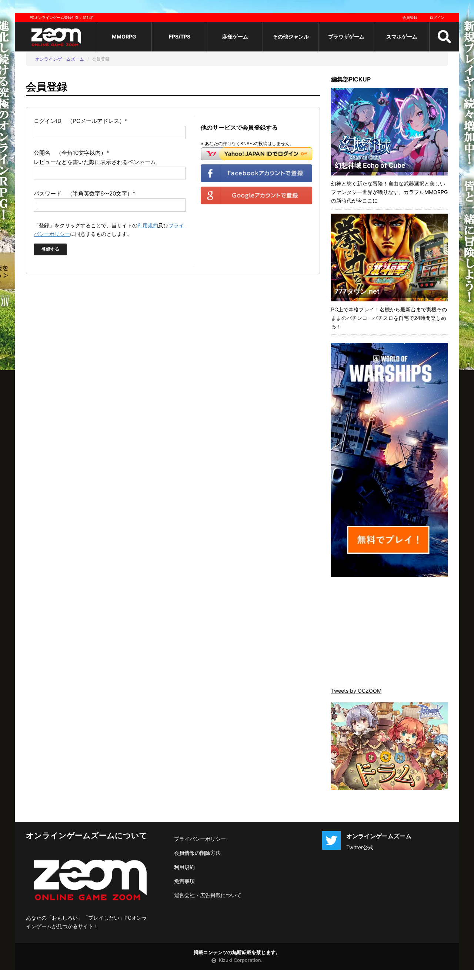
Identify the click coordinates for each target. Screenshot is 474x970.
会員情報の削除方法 (197, 853)
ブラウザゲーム (346, 36)
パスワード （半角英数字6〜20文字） (85, 193)
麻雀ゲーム (235, 36)
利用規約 (147, 225)
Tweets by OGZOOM (356, 691)
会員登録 (410, 17)
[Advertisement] (389, 632)
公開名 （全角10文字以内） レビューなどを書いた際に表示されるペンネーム (95, 157)
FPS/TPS (179, 36)
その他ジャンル (291, 36)
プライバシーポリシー (200, 839)
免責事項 (184, 881)
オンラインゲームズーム (59, 59)
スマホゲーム (401, 36)
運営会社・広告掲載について (207, 895)
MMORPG (124, 36)
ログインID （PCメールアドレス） (81, 120)
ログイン (437, 17)
